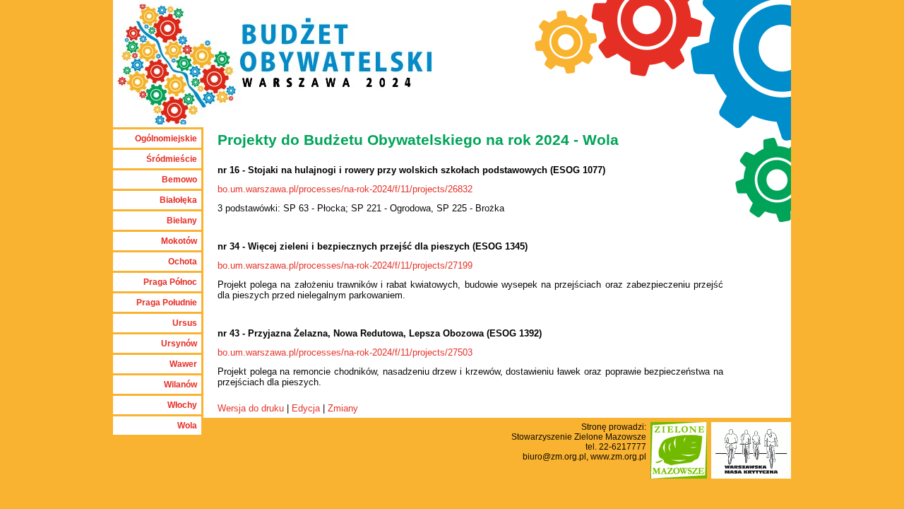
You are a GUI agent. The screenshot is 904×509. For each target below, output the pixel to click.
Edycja (306, 408)
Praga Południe (166, 303)
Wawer (183, 364)
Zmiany (343, 408)
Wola (187, 426)
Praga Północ (170, 282)
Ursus (184, 323)
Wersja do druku (251, 408)
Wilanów (180, 385)
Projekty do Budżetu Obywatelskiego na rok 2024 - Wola (418, 139)
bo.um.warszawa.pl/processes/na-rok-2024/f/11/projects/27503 (345, 352)
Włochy (182, 405)
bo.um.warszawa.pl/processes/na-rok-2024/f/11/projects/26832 (345, 189)
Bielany (182, 221)
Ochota (182, 262)
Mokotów (179, 241)
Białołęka (178, 200)
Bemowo (179, 180)
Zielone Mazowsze (610, 437)
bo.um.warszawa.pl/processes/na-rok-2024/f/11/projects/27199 (345, 265)
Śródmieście (171, 159)
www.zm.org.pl (618, 457)
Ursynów (179, 344)
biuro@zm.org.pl (554, 457)
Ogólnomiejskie (166, 139)
